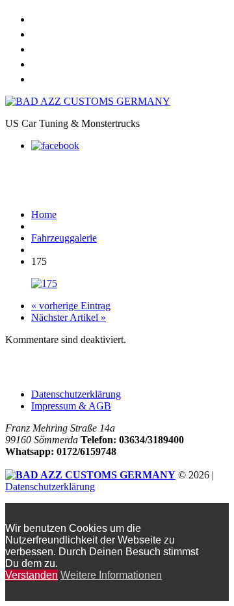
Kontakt (52, 77)
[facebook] (55, 145)
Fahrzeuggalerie (64, 237)
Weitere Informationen (111, 575)
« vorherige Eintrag (70, 305)
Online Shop (62, 32)
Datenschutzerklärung (76, 394)
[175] (44, 283)
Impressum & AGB (71, 405)
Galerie (50, 47)
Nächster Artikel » (68, 317)
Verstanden (31, 575)
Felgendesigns (70, 62)
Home (45, 17)
